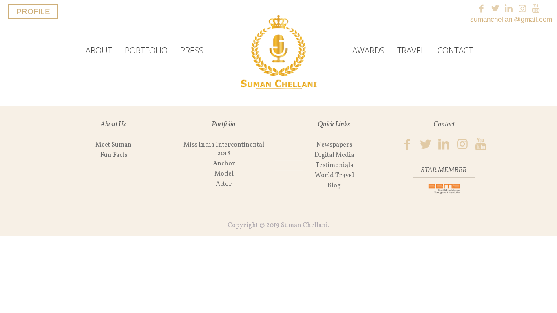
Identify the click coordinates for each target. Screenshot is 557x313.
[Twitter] (495, 8)
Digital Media (334, 155)
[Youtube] (536, 8)
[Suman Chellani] (278, 50)
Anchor (224, 163)
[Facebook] (481, 8)
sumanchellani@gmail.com (511, 19)
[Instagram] (522, 8)
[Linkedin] (509, 8)
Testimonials (334, 165)
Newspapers (334, 145)
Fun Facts (113, 155)
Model (224, 174)
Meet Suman (113, 145)
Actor (224, 184)
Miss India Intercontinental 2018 (223, 149)
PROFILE (33, 11)
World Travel (334, 175)
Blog (334, 185)
